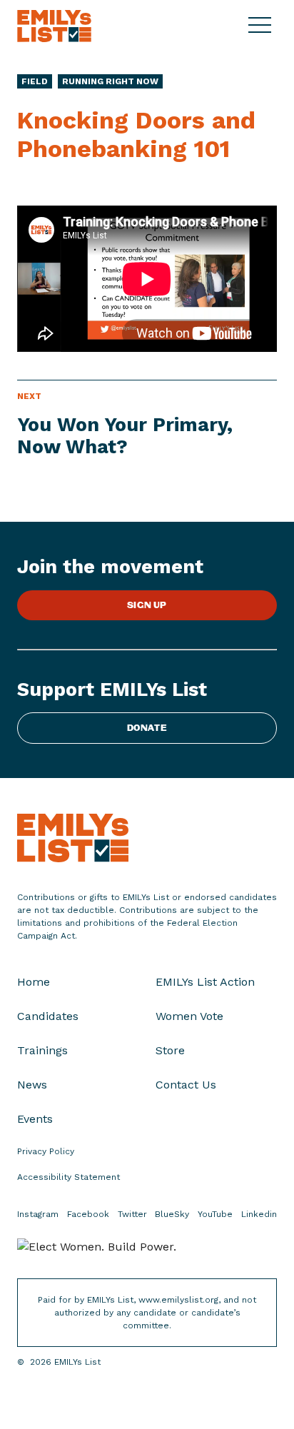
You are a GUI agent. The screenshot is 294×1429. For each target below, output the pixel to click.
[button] (262, 25)
